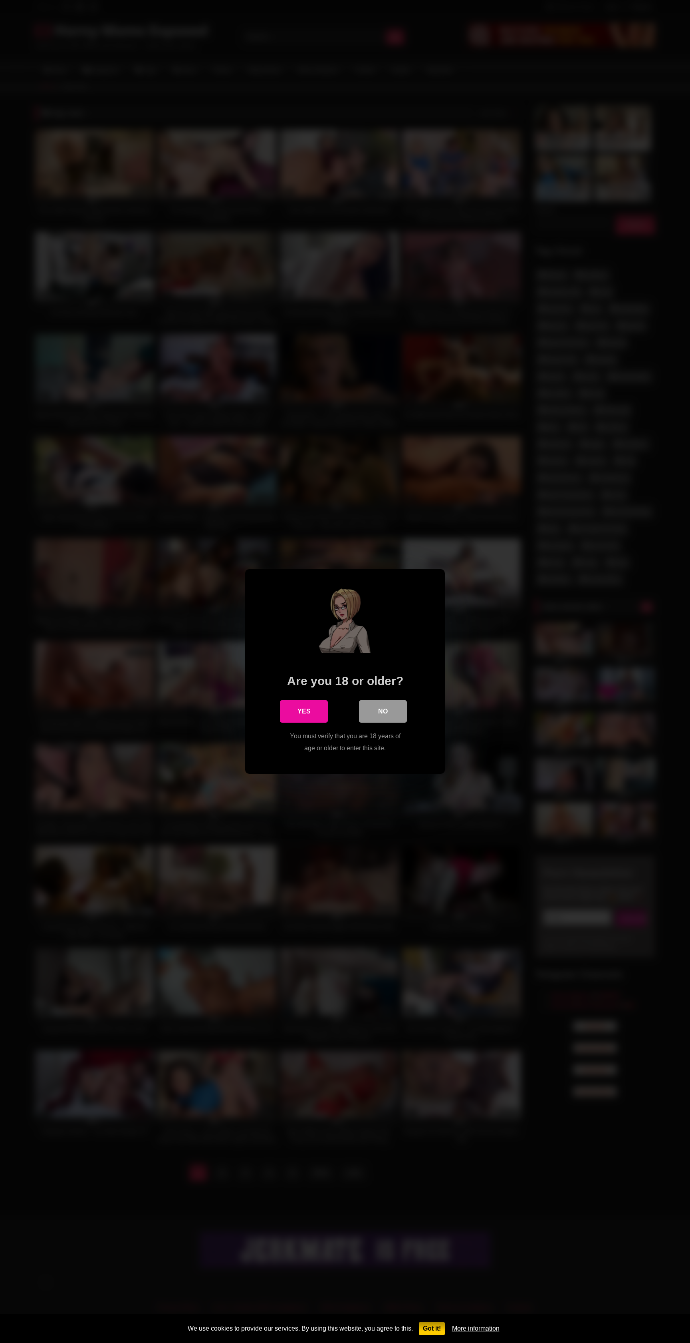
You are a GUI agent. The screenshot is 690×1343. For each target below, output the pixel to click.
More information (476, 1328)
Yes (304, 711)
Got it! (432, 1328)
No (383, 711)
